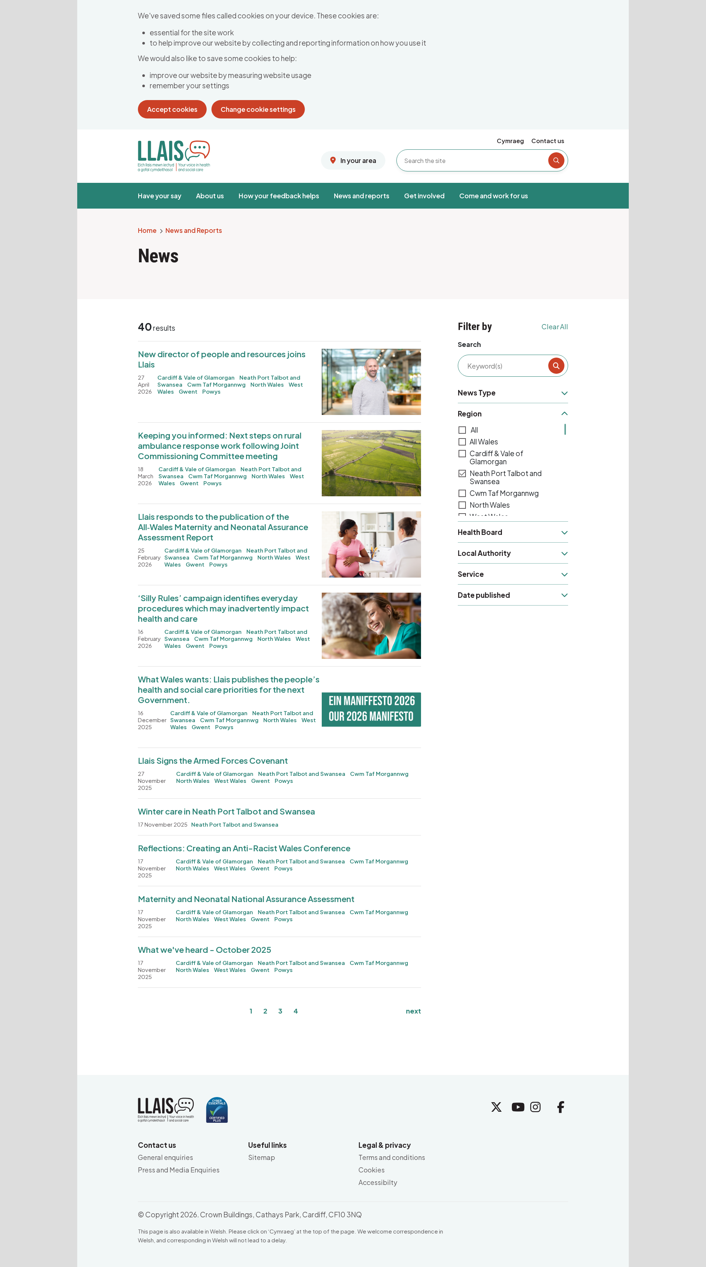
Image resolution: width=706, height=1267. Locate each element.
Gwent (188, 391)
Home (147, 230)
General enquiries (165, 1157)
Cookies (372, 1169)
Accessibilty (378, 1182)
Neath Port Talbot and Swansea (506, 477)
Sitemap (261, 1157)
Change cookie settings (258, 109)
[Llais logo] (174, 153)
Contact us (547, 141)
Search (469, 344)
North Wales (267, 384)
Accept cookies (172, 109)
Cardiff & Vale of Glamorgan (496, 457)
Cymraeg (510, 141)
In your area (357, 160)
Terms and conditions (392, 1157)
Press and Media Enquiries (179, 1169)
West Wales (230, 780)
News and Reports (193, 230)
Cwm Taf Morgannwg (216, 384)
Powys (211, 391)
